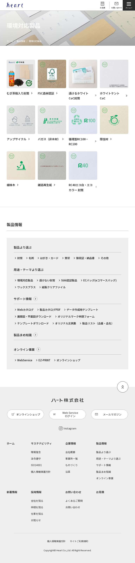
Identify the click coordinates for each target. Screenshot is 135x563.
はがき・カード (49, 258)
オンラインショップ (68, 360)
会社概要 (70, 452)
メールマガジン (112, 414)
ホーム (10, 40)
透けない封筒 (47, 280)
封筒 (19, 258)
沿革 (67, 471)
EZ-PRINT (44, 360)
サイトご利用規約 (79, 541)
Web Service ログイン (70, 414)
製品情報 (21, 40)
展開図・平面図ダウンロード (34, 316)
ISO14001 (36, 465)
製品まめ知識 (23, 335)
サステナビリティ (41, 443)
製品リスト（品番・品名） (98, 323)
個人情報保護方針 (41, 471)
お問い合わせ (116, 7)
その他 (105, 258)
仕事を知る (37, 513)
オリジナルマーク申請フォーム (76, 316)
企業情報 (70, 443)
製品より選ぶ (103, 452)
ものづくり (71, 465)
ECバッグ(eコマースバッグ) (100, 280)
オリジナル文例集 (65, 323)
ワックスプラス (26, 287)
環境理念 (36, 452)
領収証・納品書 (85, 258)
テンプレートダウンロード (33, 323)
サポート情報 (23, 299)
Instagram (69, 428)
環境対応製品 (25, 280)
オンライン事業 (24, 349)
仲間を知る (37, 507)
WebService (24, 360)
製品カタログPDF (50, 309)
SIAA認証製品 (69, 280)
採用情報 (36, 492)
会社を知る (37, 500)
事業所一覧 (71, 458)
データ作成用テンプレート (82, 309)
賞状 (67, 258)
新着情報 (12, 492)
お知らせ (36, 520)
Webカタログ (25, 309)
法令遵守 (36, 458)
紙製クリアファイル (54, 287)
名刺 (31, 258)
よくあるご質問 (74, 500)
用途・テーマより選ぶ (108, 458)
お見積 (102, 7)
